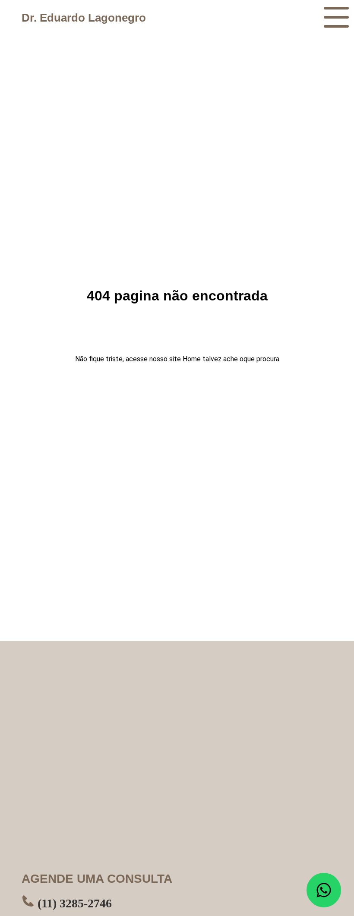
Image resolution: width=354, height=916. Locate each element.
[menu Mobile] (336, 17)
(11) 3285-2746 (73, 903)
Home (192, 359)
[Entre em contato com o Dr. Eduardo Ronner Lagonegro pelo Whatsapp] (324, 890)
